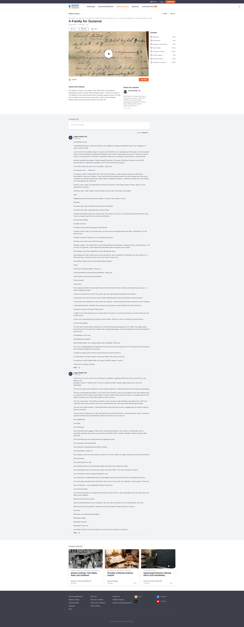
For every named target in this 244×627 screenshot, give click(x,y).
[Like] (79, 367)
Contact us (116, 596)
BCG (151, 18)
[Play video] (109, 54)
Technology (147, 570)
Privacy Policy (95, 606)
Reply (75, 367)
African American (142, 18)
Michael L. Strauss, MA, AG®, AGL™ (81, 581)
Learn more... (127, 108)
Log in (162, 1)
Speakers (135, 6)
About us (94, 596)
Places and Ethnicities (126, 18)
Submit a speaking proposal (122, 603)
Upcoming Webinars (106, 6)
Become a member (97, 599)
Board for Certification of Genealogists (102, 18)
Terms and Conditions (98, 603)
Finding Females (76, 570)
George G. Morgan (112, 581)
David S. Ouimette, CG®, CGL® (152, 581)
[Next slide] (175, 570)
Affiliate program (118, 599)
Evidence (128, 570)
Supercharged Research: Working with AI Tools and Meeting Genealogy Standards (157, 575)
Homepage (91, 6)
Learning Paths (149, 6)
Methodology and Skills (77, 18)
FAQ (70, 609)
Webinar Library (123, 6)
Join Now (170, 1)
